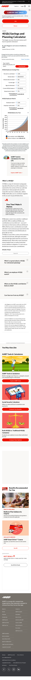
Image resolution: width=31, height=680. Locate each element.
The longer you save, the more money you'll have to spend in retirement (14, 40)
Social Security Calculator (11, 402)
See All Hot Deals (15, 565)
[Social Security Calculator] (15, 392)
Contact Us (18, 609)
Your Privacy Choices (13, 665)
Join (15, 21)
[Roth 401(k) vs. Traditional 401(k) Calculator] (15, 420)
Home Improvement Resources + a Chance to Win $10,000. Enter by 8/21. (13, 2)
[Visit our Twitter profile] (9, 669)
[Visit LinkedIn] (18, 669)
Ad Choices (4, 665)
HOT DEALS (8, 556)
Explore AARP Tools (16, 172)
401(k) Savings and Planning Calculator (14, 35)
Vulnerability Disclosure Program (19, 662)
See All (15, 548)
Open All (15, 253)
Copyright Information (6, 662)
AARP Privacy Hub (11, 654)
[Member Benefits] (5, 489)
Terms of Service (20, 654)
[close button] (29, 10)
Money (4, 31)
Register (16, 6)
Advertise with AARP (19, 619)
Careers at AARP (19, 622)
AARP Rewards (5, 619)
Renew (15, 26)
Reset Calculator (25, 59)
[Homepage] (5, 6)
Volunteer (4, 614)
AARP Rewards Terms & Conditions (9, 660)
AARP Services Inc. (19, 630)
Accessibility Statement (6, 657)
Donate (3, 611)
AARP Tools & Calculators (11, 373)
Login (22, 6)
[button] (15, 69)
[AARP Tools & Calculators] (15, 363)
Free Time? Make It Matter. (14, 205)
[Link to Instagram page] (14, 669)
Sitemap (3, 654)
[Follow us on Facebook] (4, 669)
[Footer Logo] (15, 597)
